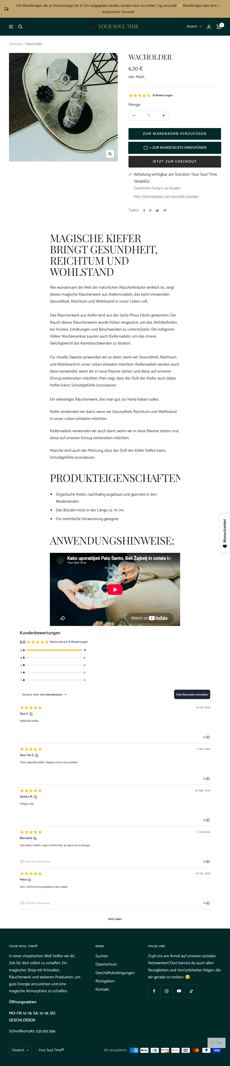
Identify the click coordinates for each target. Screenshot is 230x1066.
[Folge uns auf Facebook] (154, 991)
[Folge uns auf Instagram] (166, 991)
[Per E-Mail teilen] (164, 210)
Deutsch (192, 26)
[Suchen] (20, 27)
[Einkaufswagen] (218, 26)
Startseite (16, 44)
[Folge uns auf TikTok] (191, 991)
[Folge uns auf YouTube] (179, 991)
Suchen (101, 956)
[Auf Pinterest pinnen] (150, 210)
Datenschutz (106, 964)
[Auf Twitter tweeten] (157, 210)
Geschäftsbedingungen (115, 973)
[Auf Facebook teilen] (144, 210)
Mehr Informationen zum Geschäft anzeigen (166, 197)
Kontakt (102, 989)
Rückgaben (105, 981)
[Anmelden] (209, 27)
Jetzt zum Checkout (175, 162)
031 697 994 (45, 1031)
